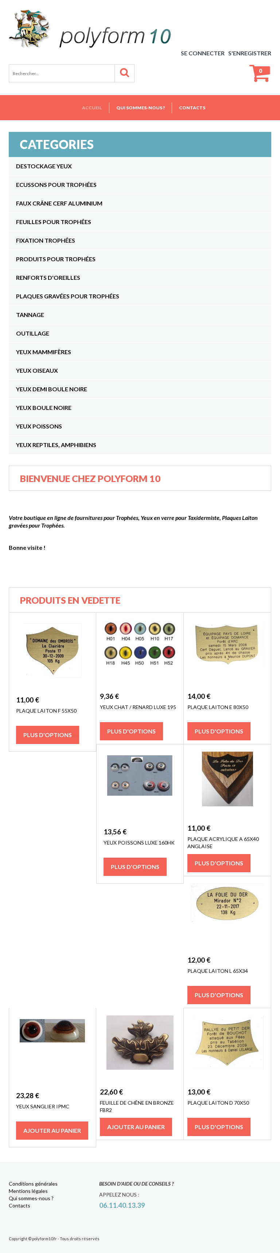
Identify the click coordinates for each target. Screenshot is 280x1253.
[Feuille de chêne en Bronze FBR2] (140, 1042)
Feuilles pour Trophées (53, 221)
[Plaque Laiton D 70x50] (227, 1042)
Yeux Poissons (39, 426)
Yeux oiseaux (37, 370)
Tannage (30, 314)
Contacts (192, 107)
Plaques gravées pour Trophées (67, 296)
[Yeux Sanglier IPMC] (52, 1030)
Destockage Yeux (44, 166)
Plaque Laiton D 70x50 (218, 1103)
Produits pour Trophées (56, 258)
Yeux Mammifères (43, 351)
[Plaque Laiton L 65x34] (227, 903)
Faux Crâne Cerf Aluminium (59, 203)
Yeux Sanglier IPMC (42, 1106)
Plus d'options (47, 734)
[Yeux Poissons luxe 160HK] (139, 775)
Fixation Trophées (45, 240)
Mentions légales (28, 1191)
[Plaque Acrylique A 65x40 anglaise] (227, 779)
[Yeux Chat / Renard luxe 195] (140, 644)
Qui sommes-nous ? (140, 107)
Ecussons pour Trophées (56, 184)
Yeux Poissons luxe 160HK (139, 842)
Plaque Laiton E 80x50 (217, 707)
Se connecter (203, 53)
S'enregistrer (249, 53)
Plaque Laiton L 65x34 (217, 971)
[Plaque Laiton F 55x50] (52, 650)
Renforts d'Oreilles (48, 277)
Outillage (32, 333)
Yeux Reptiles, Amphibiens (56, 444)
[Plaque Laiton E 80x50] (227, 644)
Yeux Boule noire (43, 407)
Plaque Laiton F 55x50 (46, 711)
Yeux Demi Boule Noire (51, 388)
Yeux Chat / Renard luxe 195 (138, 707)
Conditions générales (33, 1183)
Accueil (92, 107)
